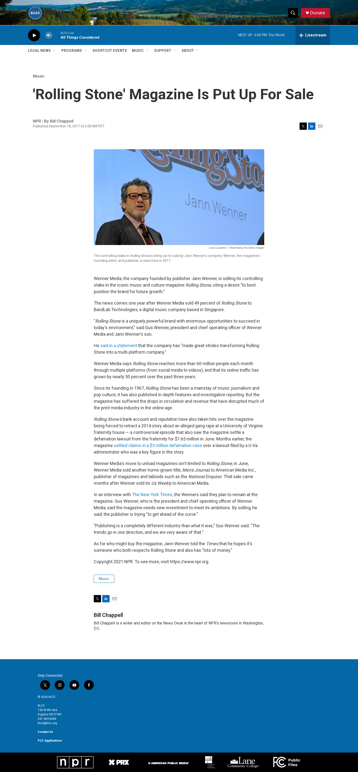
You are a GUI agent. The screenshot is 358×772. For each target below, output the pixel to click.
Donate (317, 12)
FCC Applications (50, 740)
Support (162, 51)
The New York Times (152, 494)
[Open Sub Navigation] (55, 51)
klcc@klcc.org (47, 723)
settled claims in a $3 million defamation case (158, 445)
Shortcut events (110, 51)
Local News (39, 51)
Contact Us (45, 732)
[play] (34, 35)
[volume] (49, 35)
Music (138, 51)
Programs (71, 51)
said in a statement (118, 345)
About (188, 51)
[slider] (56, 35)
